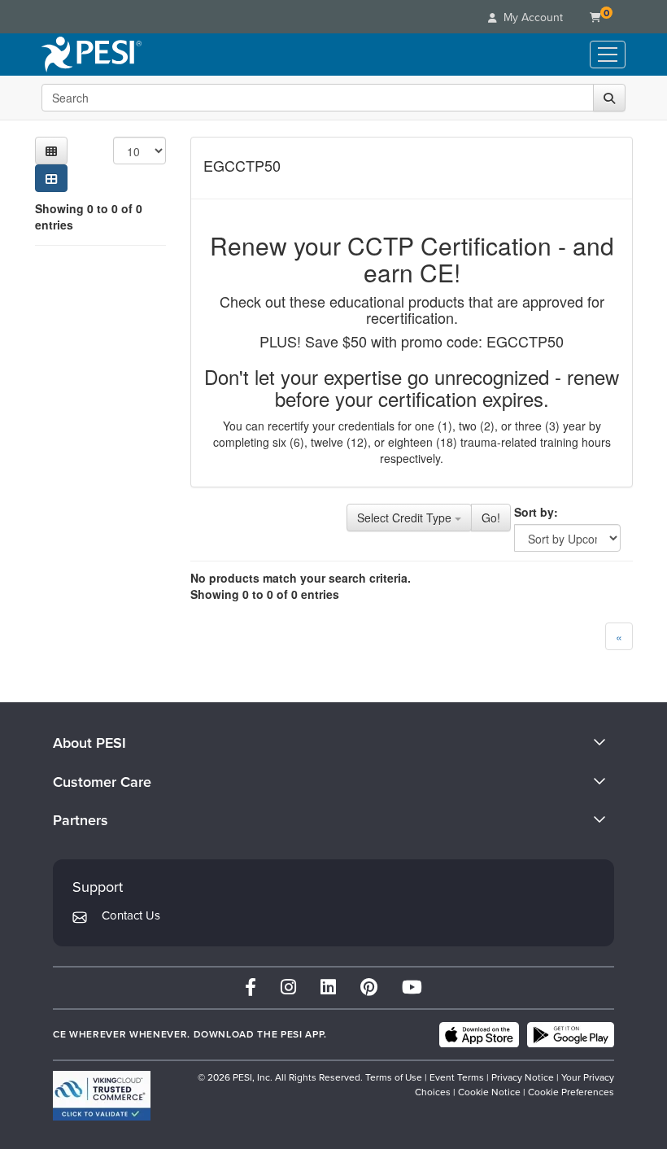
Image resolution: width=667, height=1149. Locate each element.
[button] (51, 150)
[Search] (609, 97)
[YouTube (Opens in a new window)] (412, 987)
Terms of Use (393, 1077)
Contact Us (131, 915)
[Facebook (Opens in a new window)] (250, 987)
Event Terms (456, 1077)
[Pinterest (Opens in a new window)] (368, 987)
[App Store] (479, 1035)
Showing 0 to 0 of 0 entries (88, 216)
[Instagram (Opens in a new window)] (288, 987)
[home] (91, 54)
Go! (491, 517)
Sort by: (536, 512)
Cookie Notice (489, 1092)
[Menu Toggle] (608, 54)
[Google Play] (570, 1035)
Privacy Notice (522, 1077)
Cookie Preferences (571, 1092)
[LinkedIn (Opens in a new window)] (328, 987)
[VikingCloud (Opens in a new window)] (101, 1096)
